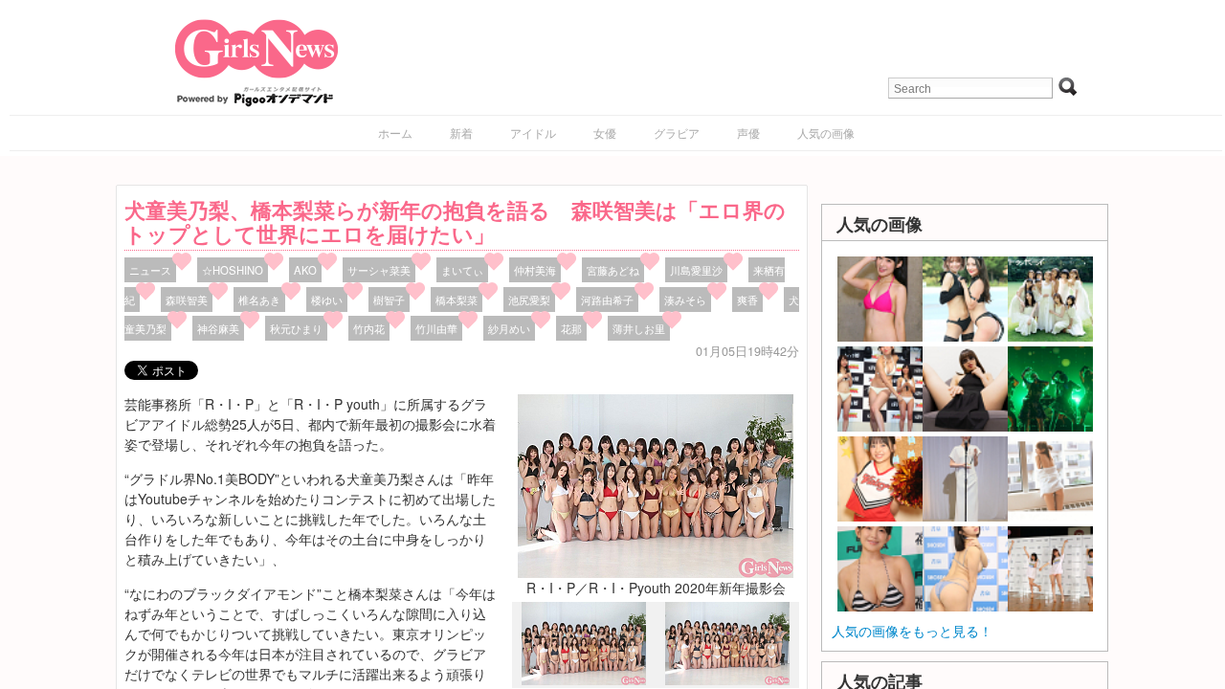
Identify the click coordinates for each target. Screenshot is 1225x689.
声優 (748, 132)
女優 (604, 132)
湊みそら (685, 299)
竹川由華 (436, 328)
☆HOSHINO (232, 270)
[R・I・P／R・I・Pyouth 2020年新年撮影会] (655, 483)
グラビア (677, 132)
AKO (305, 270)
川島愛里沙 (696, 270)
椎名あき (259, 299)
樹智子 (389, 299)
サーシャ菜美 (379, 270)
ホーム (395, 132)
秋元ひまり (296, 328)
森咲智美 (187, 299)
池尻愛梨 (529, 299)
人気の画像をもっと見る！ (912, 630)
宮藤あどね (613, 270)
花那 (571, 328)
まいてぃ (462, 270)
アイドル (533, 132)
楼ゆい (327, 299)
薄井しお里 (638, 328)
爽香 (747, 299)
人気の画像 (826, 132)
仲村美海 (535, 270)
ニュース (150, 270)
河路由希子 (607, 299)
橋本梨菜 (456, 299)
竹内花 (369, 328)
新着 (461, 132)
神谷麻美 (218, 328)
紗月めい (509, 328)
